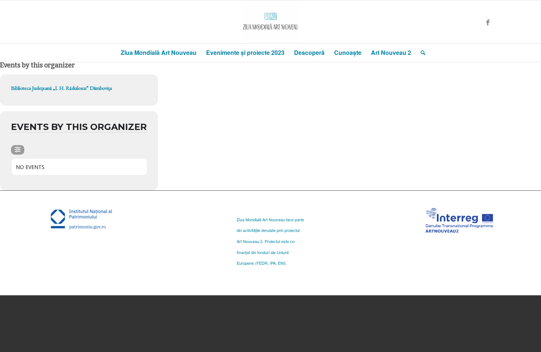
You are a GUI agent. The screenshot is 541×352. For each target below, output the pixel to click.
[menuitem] (158, 52)
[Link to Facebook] (487, 21)
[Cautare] (420, 52)
